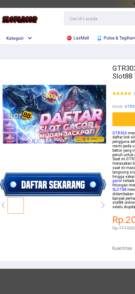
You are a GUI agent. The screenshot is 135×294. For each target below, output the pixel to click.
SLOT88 (119, 189)
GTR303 (119, 133)
